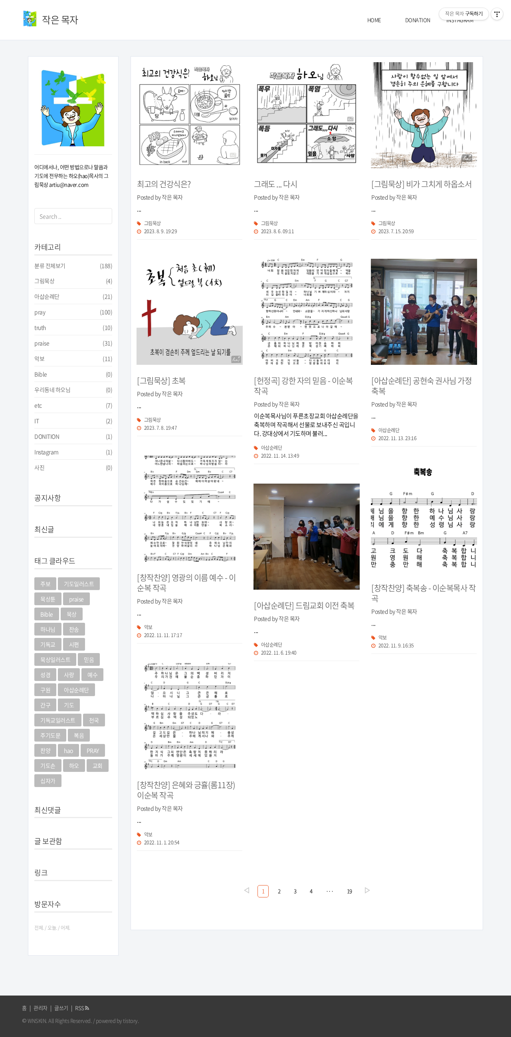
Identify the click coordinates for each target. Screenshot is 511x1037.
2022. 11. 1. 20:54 (162, 842)
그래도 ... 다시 (275, 184)
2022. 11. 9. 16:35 (396, 645)
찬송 (74, 629)
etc (73, 405)
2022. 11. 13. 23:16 (397, 438)
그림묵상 (73, 281)
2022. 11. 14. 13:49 (280, 455)
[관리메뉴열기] (497, 14)
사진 (73, 467)
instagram (459, 20)
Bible (73, 374)
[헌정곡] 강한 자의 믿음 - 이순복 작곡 (303, 386)
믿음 (89, 659)
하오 (74, 765)
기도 (69, 705)
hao (68, 750)
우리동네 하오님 (73, 390)
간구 (45, 705)
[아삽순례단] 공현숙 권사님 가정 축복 (421, 386)
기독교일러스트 (57, 720)
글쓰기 (61, 1007)
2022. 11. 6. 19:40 (279, 652)
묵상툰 (47, 599)
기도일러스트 (79, 584)
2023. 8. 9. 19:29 (160, 231)
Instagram (73, 452)
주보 (45, 584)
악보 (73, 358)
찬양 (45, 750)
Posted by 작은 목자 (160, 197)
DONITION (73, 436)
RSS (80, 1007)
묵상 (72, 614)
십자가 (47, 781)
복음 (79, 735)
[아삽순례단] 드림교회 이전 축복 (304, 605)
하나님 (47, 629)
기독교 (47, 644)
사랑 (69, 675)
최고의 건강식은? (164, 184)
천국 (94, 720)
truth (73, 327)
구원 (45, 690)
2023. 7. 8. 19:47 (160, 427)
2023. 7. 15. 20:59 (396, 231)
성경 (45, 675)
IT (73, 421)
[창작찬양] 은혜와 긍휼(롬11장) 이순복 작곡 (186, 790)
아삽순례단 (73, 296)
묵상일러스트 (55, 659)
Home (374, 20)
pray (73, 312)
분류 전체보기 (73, 266)
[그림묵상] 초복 (161, 380)
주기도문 (50, 735)
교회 (98, 765)
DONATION (417, 20)
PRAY (93, 750)
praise (73, 343)
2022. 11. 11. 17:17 (163, 635)
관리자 (41, 1007)
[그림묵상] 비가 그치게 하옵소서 (421, 184)
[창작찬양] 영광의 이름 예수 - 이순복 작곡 (186, 583)
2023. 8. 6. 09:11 (277, 231)
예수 (92, 675)
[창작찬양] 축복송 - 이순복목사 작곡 (423, 593)
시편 (74, 644)
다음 (367, 890)
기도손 (47, 765)
